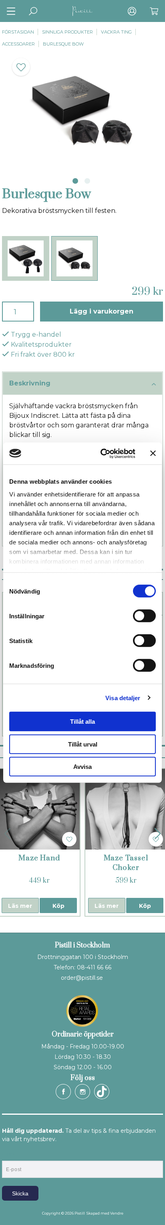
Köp (58, 905)
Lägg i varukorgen (101, 311)
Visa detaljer (122, 697)
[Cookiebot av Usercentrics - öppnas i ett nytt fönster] (102, 453)
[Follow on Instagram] (82, 1091)
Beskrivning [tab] (29, 383)
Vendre (116, 1213)
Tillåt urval (82, 744)
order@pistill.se (82, 977)
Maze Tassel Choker (126, 863)
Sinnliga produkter (67, 32)
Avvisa (82, 766)
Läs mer (20, 905)
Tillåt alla (82, 721)
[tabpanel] (82, 110)
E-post (9, 1154)
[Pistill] (82, 11)
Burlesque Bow (63, 44)
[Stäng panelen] (153, 453)
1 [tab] (75, 181)
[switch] (144, 616)
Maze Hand (39, 858)
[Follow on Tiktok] (102, 1091)
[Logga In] (132, 11)
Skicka (20, 1193)
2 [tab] (87, 181)
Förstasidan (18, 32)
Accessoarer (18, 44)
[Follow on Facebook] (63, 1091)
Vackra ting (116, 32)
